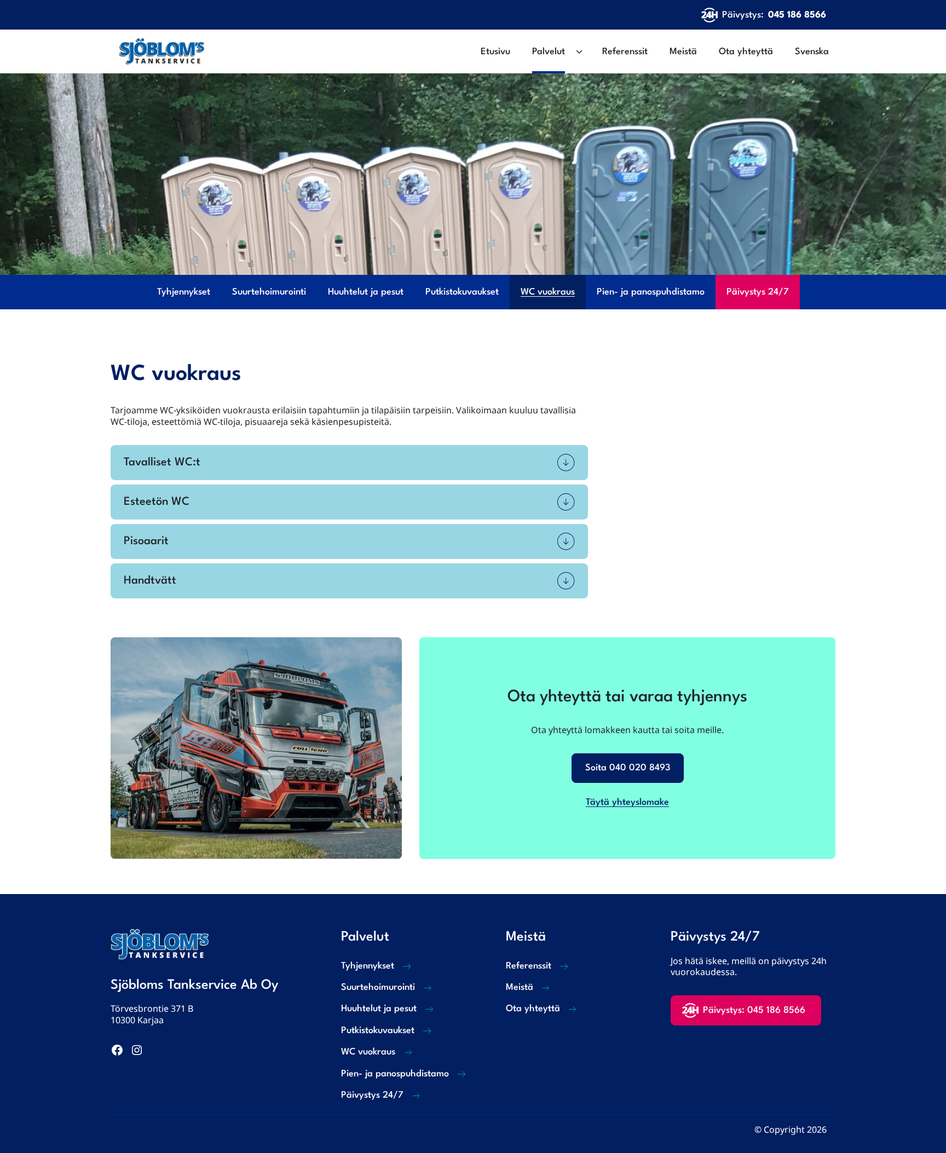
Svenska (812, 51)
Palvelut (548, 51)
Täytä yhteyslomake (627, 802)
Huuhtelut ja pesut (365, 292)
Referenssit (625, 51)
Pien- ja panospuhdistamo (651, 292)
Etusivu (495, 51)
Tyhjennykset (183, 292)
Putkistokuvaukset (462, 292)
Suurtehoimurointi (269, 292)
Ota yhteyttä (746, 51)
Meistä (683, 51)
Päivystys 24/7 (757, 292)
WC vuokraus (548, 292)
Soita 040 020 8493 (627, 767)
